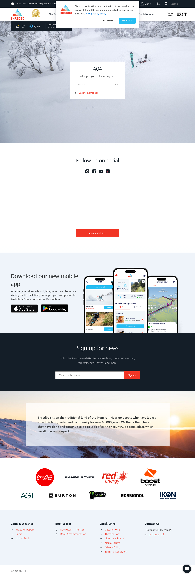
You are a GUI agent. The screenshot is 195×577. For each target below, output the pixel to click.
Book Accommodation (73, 534)
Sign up (132, 375)
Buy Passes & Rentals (72, 529)
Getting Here (112, 529)
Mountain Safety (114, 538)
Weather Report (25, 529)
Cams (19, 534)
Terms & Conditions (116, 551)
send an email (156, 534)
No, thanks (108, 20)
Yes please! (127, 20)
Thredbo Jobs (112, 534)
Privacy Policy (112, 547)
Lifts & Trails (23, 538)
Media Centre (112, 542)
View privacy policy (95, 13)
